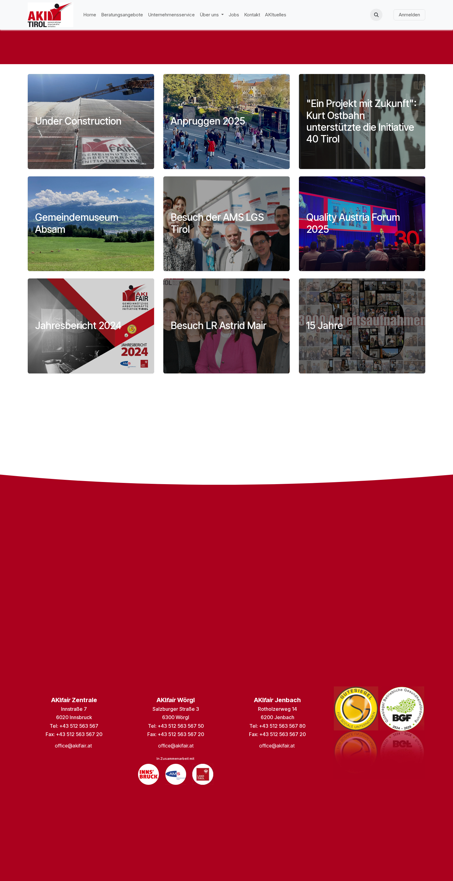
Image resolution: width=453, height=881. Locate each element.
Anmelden (409, 15)
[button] (376, 15)
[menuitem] (90, 15)
